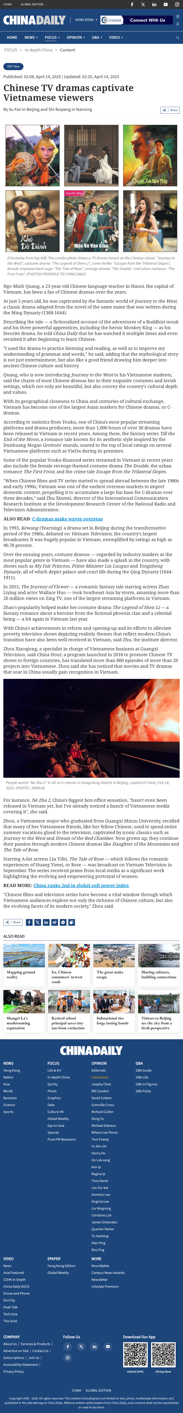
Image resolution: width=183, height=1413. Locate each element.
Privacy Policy (13, 1371)
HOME (12, 37)
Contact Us (40, 1350)
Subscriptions (13, 1357)
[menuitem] (84, 20)
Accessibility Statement (20, 1364)
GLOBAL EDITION (32, 4)
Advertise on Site (16, 1350)
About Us (10, 1344)
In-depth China (38, 50)
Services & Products (35, 1344)
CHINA (7, 4)
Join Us (33, 1357)
